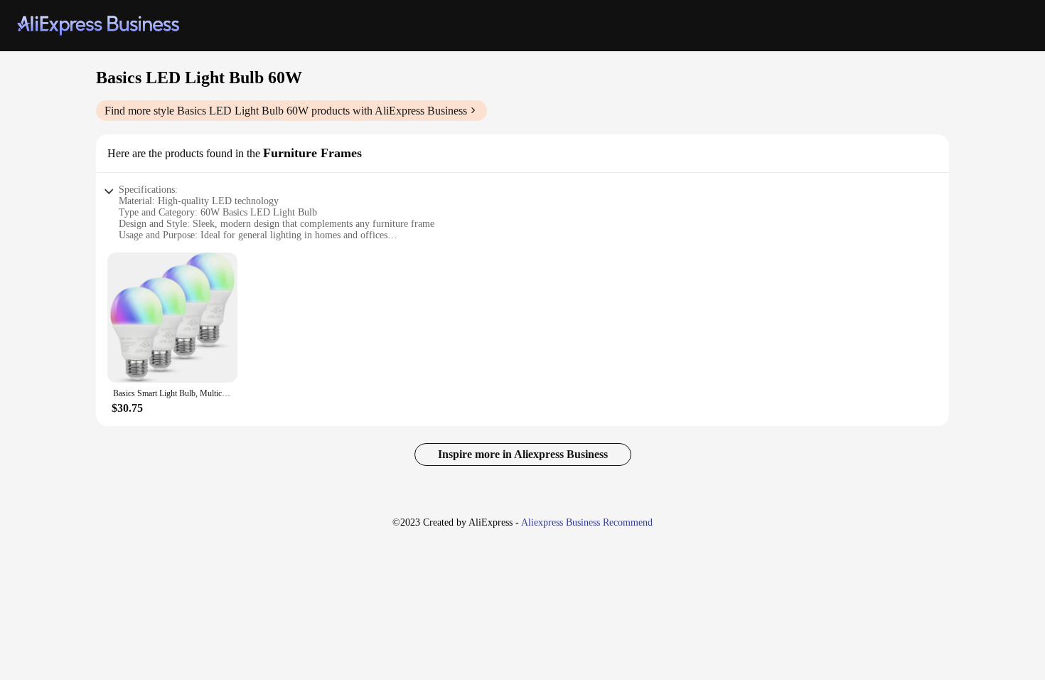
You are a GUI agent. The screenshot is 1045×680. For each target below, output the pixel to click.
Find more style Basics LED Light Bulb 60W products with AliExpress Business (285, 111)
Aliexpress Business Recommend (587, 522)
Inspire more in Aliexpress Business (523, 454)
